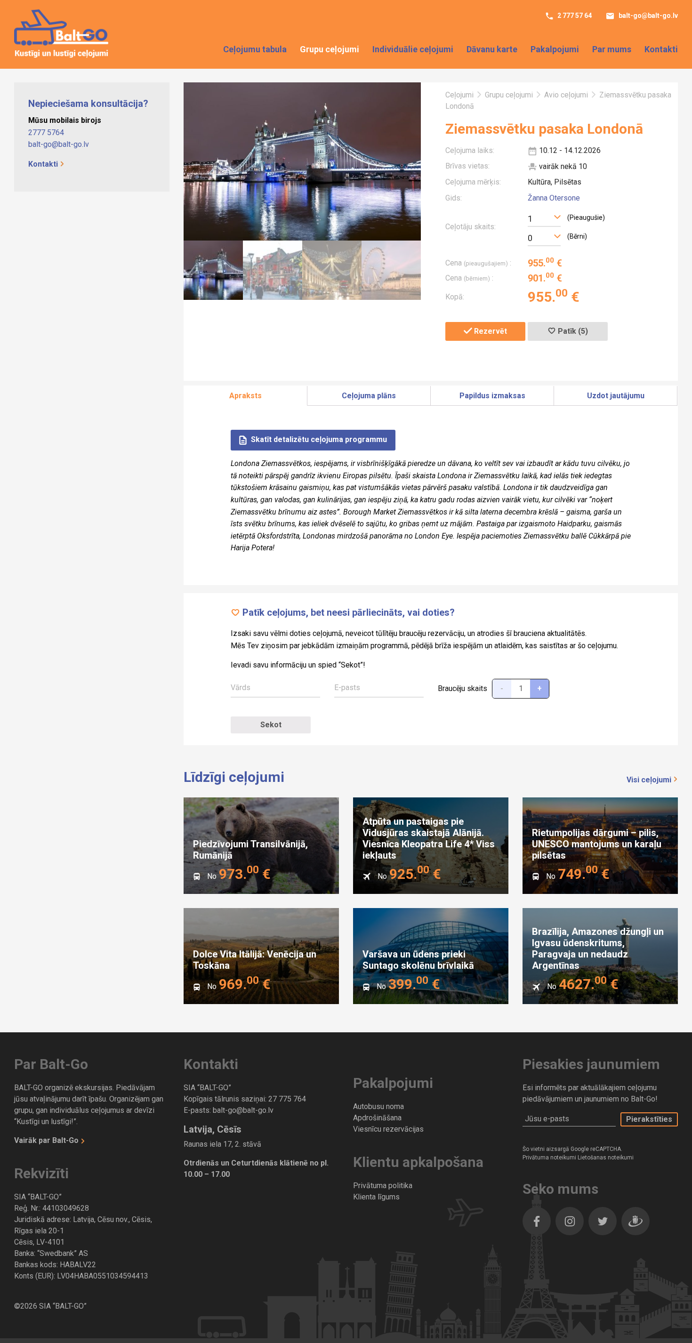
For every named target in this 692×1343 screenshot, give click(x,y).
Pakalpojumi (555, 49)
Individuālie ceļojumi (412, 49)
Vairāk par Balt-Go (47, 1140)
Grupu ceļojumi (329, 49)
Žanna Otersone (554, 197)
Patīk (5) (572, 331)
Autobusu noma (378, 1106)
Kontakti (661, 49)
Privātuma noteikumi (550, 1157)
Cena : (478, 262)
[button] (544, 217)
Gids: (453, 197)
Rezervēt (489, 331)
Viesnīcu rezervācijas (388, 1129)
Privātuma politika (382, 1185)
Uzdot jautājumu (615, 395)
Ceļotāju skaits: (470, 226)
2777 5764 (46, 132)
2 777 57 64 (574, 15)
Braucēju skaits (462, 688)
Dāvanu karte (492, 49)
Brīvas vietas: (467, 165)
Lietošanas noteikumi (606, 1157)
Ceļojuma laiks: (469, 150)
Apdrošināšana (377, 1117)
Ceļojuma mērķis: (473, 181)
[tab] (245, 396)
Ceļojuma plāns (369, 395)
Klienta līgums (376, 1196)
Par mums (611, 49)
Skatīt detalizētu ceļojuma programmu (318, 439)
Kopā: (454, 296)
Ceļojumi (459, 94)
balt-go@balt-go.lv (647, 15)
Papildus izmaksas (492, 395)
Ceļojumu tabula (255, 49)
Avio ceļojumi (566, 94)
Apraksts (245, 395)
